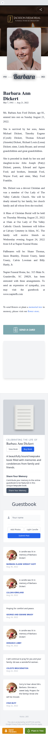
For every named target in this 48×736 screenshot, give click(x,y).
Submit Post (24, 535)
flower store (33, 311)
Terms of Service (31, 724)
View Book (13, 449)
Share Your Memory (17, 490)
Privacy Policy (16, 724)
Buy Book (28, 449)
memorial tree (35, 306)
